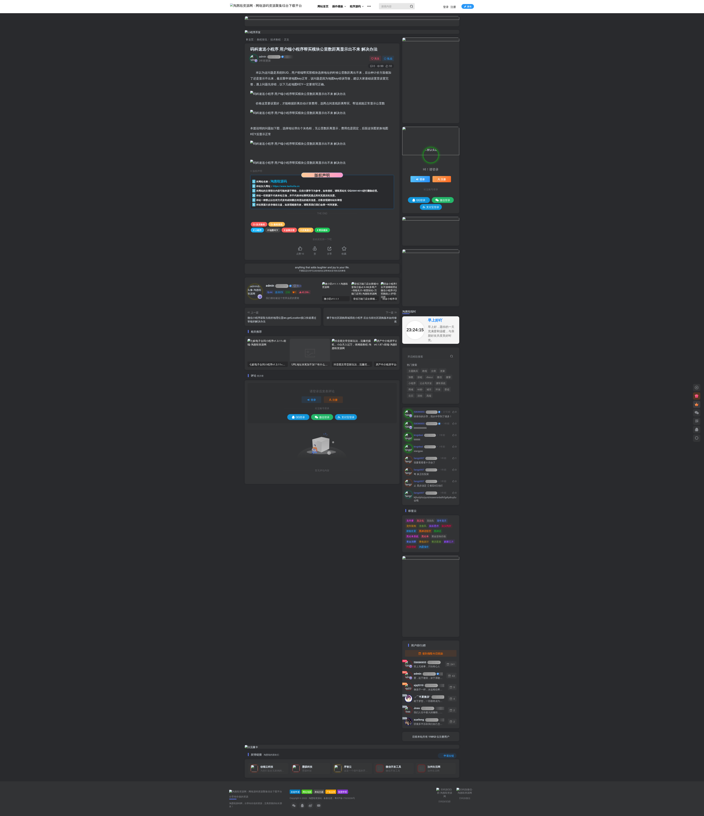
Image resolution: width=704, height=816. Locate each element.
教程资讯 (262, 39)
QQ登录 (300, 417)
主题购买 (413, 371)
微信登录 (324, 417)
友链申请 (295, 791)
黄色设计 (424, 541)
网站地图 (307, 791)
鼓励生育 (411, 531)
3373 (280, 292)
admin (269, 56)
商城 (410, 389)
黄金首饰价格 (439, 536)
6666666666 (420, 428)
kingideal (424, 435)
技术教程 (275, 39)
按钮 (419, 377)
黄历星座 (436, 541)
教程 (424, 371)
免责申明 (342, 791)
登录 (446, 7)
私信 (389, 58)
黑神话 (437, 531)
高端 (428, 395)
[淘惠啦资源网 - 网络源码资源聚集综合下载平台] (255, 791)
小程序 (412, 383)
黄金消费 (411, 541)
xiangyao (418, 451)
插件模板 (337, 6)
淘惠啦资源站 (315, 798)
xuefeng (425, 719)
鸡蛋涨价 (424, 546)
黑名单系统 (412, 536)
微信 (439, 377)
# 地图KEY (272, 230)
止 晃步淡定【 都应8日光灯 (428, 485)
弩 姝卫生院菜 (421, 474)
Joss (423, 708)
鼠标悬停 (434, 526)
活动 (419, 395)
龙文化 (420, 520)
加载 (410, 377)
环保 (438, 389)
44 (271, 292)
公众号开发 (426, 383)
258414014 (357, 190)
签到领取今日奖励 (432, 653)
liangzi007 (425, 458)
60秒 (419, 389)
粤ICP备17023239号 (345, 798)
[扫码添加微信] (696, 413)
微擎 (448, 377)
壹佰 (447, 389)
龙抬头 (430, 520)
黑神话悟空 (425, 531)
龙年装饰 (411, 526)
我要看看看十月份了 (424, 462)
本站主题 (319, 791)
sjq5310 (425, 685)
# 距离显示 (305, 230)
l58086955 (425, 411)
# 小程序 (257, 230)
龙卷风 (422, 526)
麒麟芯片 (449, 541)
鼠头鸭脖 (446, 526)
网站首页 (323, 6)
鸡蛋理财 (411, 546)
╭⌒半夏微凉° (428, 696)
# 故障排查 (289, 230)
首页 (251, 39)
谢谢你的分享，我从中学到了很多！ (433, 416)
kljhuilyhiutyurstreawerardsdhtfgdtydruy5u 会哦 (435, 499)
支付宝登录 (348, 417)
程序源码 (355, 6)
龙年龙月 (441, 520)
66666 (417, 439)
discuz (429, 377)
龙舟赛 (410, 520)
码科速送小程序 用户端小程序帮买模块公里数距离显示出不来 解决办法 (313, 49)
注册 (453, 7)
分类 (433, 371)
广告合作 (331, 791)
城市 (429, 389)
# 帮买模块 (322, 230)
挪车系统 (440, 383)
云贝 (410, 395)
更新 (442, 371)
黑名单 (425, 536)
